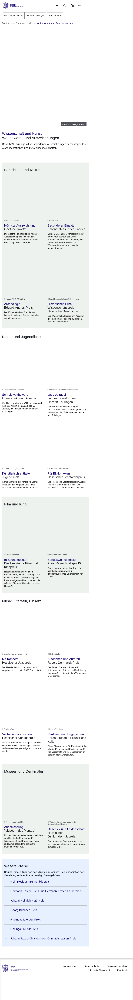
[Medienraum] (72, 5)
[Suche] (64, 5)
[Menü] (56, 5)
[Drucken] (24, 154)
